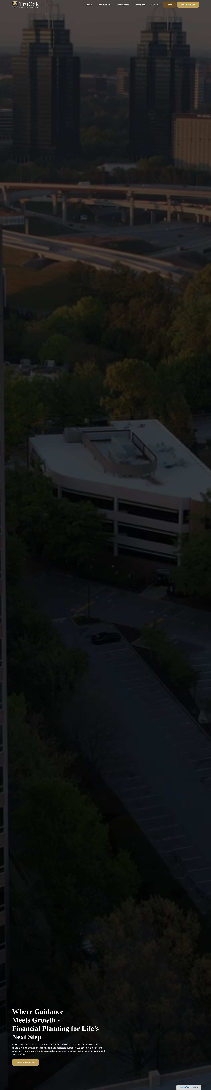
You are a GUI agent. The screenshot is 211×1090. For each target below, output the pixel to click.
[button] (89, 5)
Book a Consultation (25, 1062)
